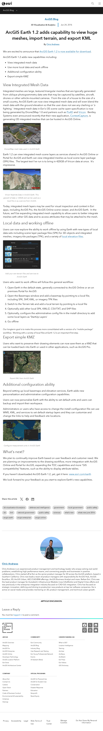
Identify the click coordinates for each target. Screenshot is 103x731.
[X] (90, 625)
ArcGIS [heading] (5, 637)
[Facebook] (84, 625)
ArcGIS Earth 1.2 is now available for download (65, 51)
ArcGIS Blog (8, 10)
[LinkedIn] (96, 625)
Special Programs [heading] (38, 673)
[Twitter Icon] (21, 500)
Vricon (82, 112)
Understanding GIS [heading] (66, 637)
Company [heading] (6, 673)
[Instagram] (90, 630)
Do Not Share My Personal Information (86, 721)
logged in (17, 615)
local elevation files (72, 236)
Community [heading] (35, 637)
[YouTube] (96, 630)
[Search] (92, 3)
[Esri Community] (84, 630)
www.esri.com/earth (80, 474)
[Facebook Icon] (27, 500)
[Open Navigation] (99, 3)
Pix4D (70, 112)
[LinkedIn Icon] (32, 500)
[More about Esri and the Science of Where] (7, 628)
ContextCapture (79, 115)
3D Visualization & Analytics (43, 25)
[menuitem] (16, 642)
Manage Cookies (63, 721)
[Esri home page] (7, 4)
